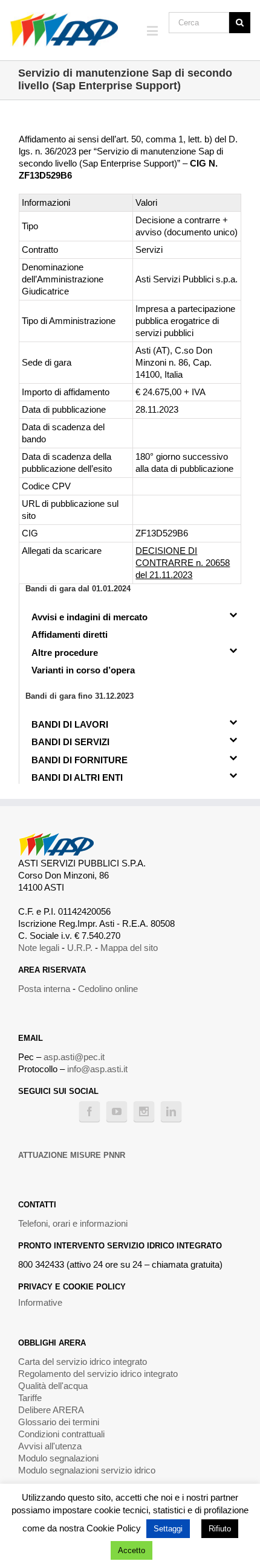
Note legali (38, 947)
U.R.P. (80, 947)
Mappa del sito (129, 947)
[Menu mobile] (153, 30)
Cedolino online (108, 989)
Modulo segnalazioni (58, 1458)
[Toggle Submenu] (233, 614)
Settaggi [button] (168, 1528)
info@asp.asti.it (97, 1069)
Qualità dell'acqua (53, 1386)
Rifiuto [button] (220, 1528)
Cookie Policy (113, 1528)
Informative (40, 1302)
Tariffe (30, 1398)
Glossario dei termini (58, 1422)
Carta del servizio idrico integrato (82, 1361)
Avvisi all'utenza (50, 1446)
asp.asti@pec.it (74, 1057)
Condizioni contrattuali (61, 1434)
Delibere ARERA (51, 1410)
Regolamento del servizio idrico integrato (98, 1373)
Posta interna (44, 989)
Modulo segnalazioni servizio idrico (86, 1470)
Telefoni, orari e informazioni (73, 1223)
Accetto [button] (131, 1550)
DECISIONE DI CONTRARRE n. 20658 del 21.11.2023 (182, 562)
